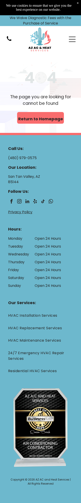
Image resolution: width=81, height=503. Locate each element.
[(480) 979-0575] (9, 41)
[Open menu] (72, 39)
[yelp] (35, 202)
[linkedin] (27, 202)
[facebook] (11, 202)
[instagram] (19, 202)
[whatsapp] (50, 202)
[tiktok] (43, 202)
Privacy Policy (20, 212)
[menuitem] (40, 315)
